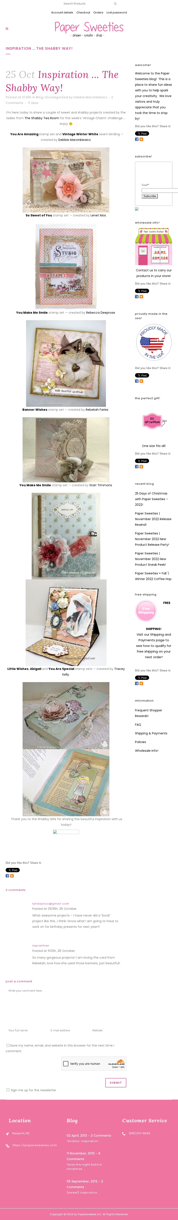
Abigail (36, 669)
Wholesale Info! (146, 750)
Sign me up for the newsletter (33, 1090)
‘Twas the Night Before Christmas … (84, 1166)
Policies (140, 742)
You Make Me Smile (32, 312)
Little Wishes (17, 669)
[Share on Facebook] (7, 875)
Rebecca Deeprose (100, 312)
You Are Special (61, 669)
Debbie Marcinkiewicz (90, 97)
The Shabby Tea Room (42, 118)
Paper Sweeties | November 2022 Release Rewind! (153, 519)
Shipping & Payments (151, 733)
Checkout (83, 12)
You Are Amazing (24, 134)
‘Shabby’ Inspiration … (84, 1141)
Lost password (117, 12)
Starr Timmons (100, 485)
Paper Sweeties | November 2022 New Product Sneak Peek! (150, 559)
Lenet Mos (98, 215)
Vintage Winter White (80, 134)
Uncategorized (56, 97)
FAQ (138, 724)
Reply (82, 909)
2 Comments (101, 1135)
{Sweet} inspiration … (84, 1192)
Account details (62, 12)
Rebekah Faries (97, 409)
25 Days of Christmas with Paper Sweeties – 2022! (151, 499)
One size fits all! (154, 446)
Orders (98, 12)
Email (145, 184)
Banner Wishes (34, 409)
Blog (39, 97)
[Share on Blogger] (12, 875)
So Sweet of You (39, 215)
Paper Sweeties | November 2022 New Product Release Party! (152, 539)
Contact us (144, 270)
